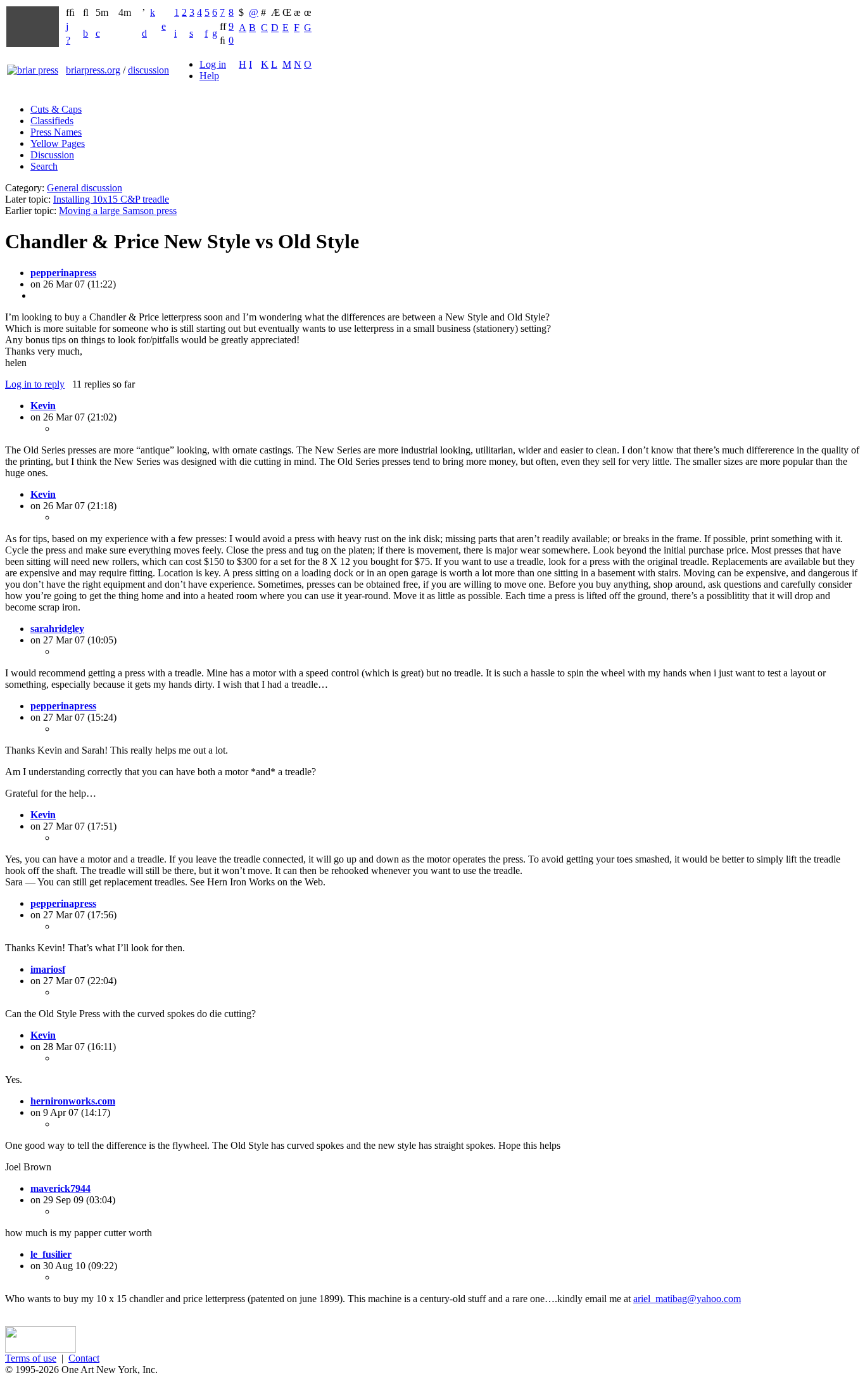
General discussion (84, 187)
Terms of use (30, 1358)
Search (44, 166)
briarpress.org (93, 70)
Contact (83, 1358)
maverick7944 (60, 1188)
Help (209, 75)
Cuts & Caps (56, 109)
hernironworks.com (72, 1101)
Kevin (43, 405)
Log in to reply (35, 384)
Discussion (52, 154)
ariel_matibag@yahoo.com (687, 1298)
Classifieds (51, 120)
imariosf (47, 969)
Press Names (56, 132)
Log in (212, 64)
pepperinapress (63, 272)
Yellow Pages (57, 143)
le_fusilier (51, 1254)
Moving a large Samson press (118, 210)
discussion (148, 70)
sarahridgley (57, 628)
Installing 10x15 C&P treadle (111, 199)
